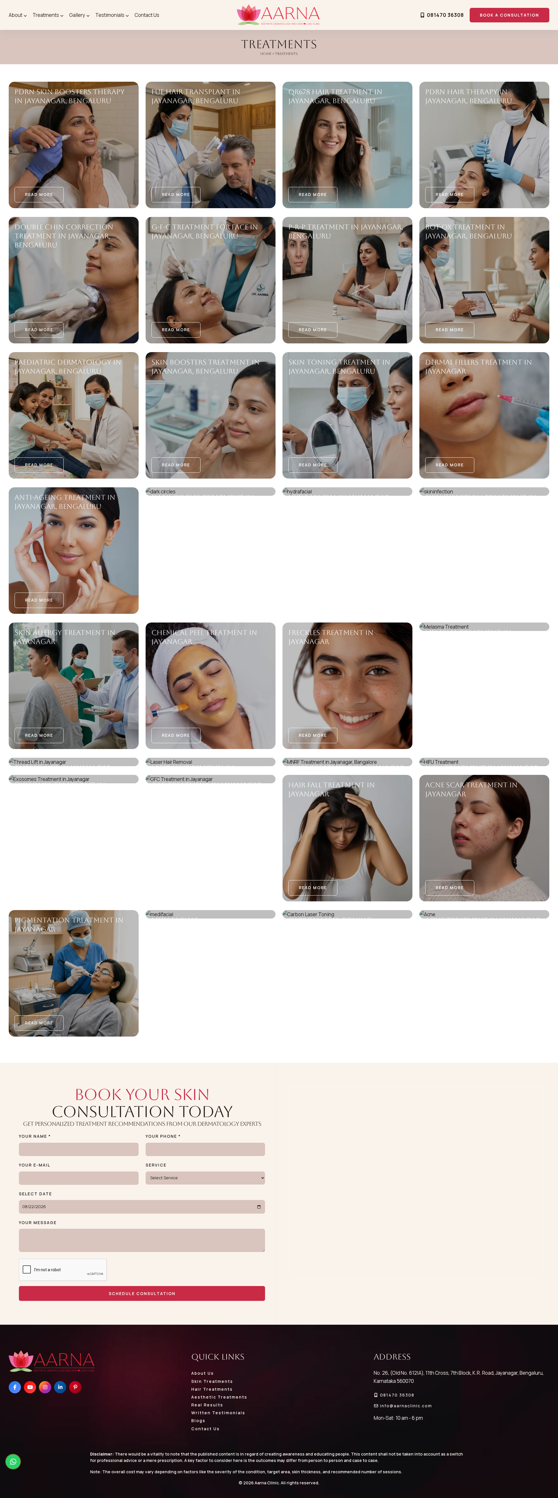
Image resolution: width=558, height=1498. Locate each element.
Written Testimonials (218, 1412)
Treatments (46, 15)
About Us (202, 1373)
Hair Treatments (212, 1389)
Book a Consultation (509, 15)
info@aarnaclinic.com (405, 1405)
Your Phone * (163, 1136)
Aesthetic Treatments (219, 1397)
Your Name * (35, 1136)
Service (156, 1165)
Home (265, 54)
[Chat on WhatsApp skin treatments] (13, 1461)
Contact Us (147, 15)
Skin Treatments (212, 1381)
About (15, 15)
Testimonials (109, 15)
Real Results (207, 1405)
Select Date (35, 1193)
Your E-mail (34, 1165)
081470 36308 (445, 15)
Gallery (77, 15)
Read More (39, 194)
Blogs (198, 1420)
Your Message (38, 1222)
